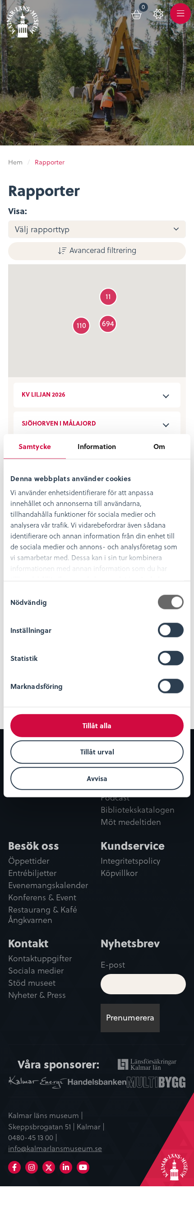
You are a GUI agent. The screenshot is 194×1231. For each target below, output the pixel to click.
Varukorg (145, 8)
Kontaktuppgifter (40, 958)
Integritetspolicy (130, 861)
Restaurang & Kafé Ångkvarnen (42, 915)
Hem (15, 162)
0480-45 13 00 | (32, 1137)
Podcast (115, 797)
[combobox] (97, 229)
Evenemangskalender (48, 885)
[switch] (171, 630)
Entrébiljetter (32, 873)
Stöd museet (31, 983)
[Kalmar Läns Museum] (22, 19)
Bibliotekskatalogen (138, 810)
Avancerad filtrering (102, 250)
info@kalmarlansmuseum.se (55, 1147)
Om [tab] (159, 446)
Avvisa (97, 778)
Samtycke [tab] (34, 446)
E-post (113, 964)
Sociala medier (36, 970)
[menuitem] (137, 13)
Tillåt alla (97, 725)
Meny (180, 19)
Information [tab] (97, 446)
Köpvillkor (119, 873)
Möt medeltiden (131, 822)
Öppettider (28, 861)
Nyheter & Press (37, 995)
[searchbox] (102, 229)
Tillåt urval (97, 752)
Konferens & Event (42, 897)
